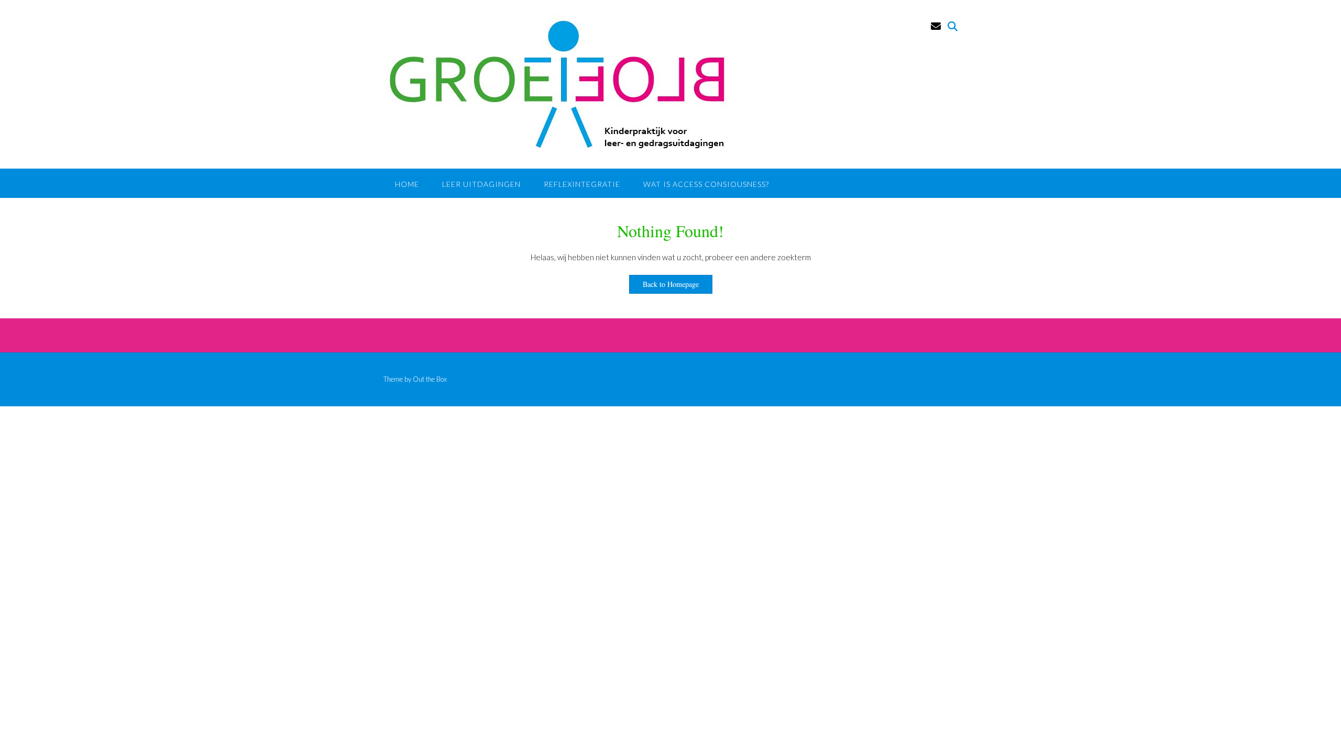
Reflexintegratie (582, 184)
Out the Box (430, 379)
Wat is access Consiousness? (706, 184)
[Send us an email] (936, 26)
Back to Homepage (671, 284)
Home (407, 184)
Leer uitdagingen (481, 184)
